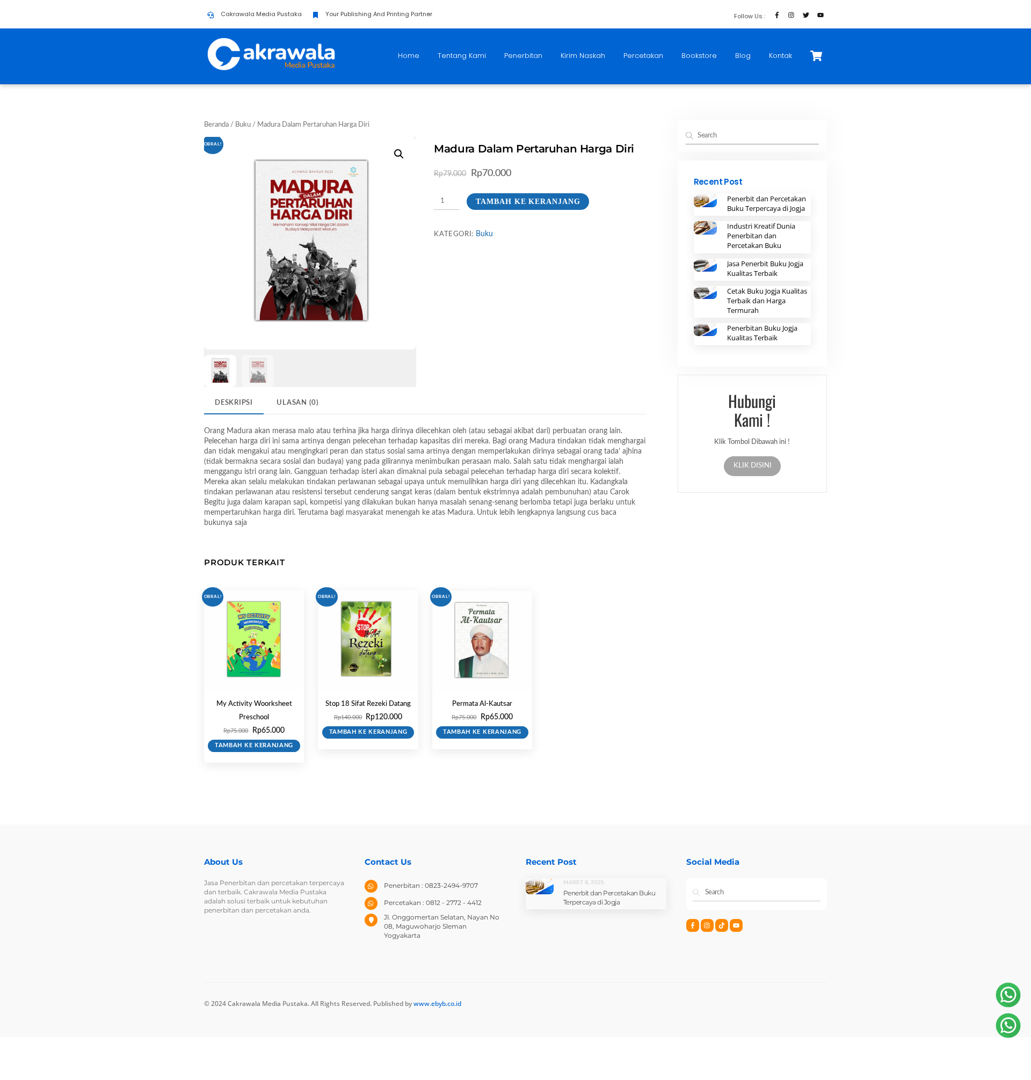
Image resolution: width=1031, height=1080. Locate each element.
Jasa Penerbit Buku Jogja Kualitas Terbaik (765, 268)
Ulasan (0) (298, 402)
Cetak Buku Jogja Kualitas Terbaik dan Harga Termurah (767, 300)
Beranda (216, 124)
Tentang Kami (462, 55)
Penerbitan (523, 55)
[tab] (234, 403)
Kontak (780, 55)
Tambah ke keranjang (528, 202)
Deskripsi (234, 402)
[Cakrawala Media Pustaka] (271, 69)
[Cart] (816, 56)
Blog (743, 55)
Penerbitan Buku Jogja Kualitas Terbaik (762, 332)
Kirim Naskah (583, 55)
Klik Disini (752, 466)
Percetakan (643, 55)
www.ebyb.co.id (437, 1003)
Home (408, 55)
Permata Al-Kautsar (482, 703)
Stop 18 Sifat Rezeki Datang (368, 703)
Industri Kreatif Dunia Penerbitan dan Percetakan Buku (761, 235)
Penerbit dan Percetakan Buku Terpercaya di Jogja (766, 203)
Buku (243, 124)
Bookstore (699, 55)
